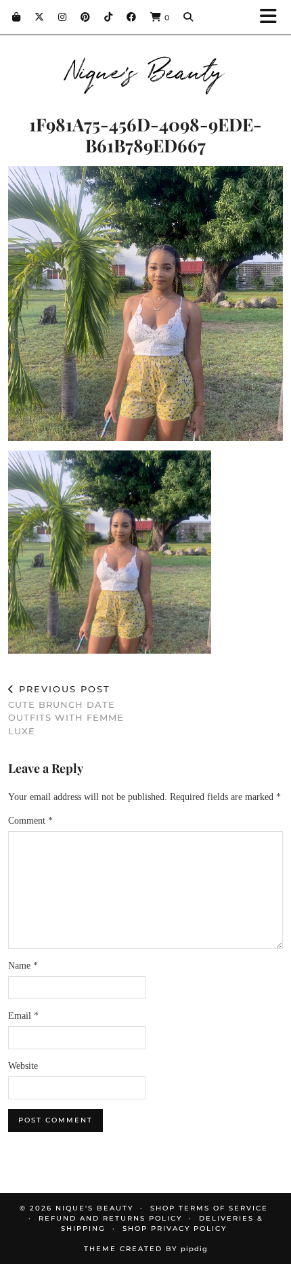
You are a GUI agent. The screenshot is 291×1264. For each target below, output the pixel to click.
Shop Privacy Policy (174, 1228)
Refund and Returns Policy (110, 1218)
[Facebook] (132, 17)
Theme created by (146, 1248)
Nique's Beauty (146, 69)
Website (23, 1066)
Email (23, 1016)
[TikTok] (108, 17)
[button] (272, 17)
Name (23, 966)
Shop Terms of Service (209, 1208)
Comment (30, 821)
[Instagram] (62, 17)
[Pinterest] (86, 17)
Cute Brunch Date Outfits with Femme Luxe (66, 709)
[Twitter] (40, 17)
